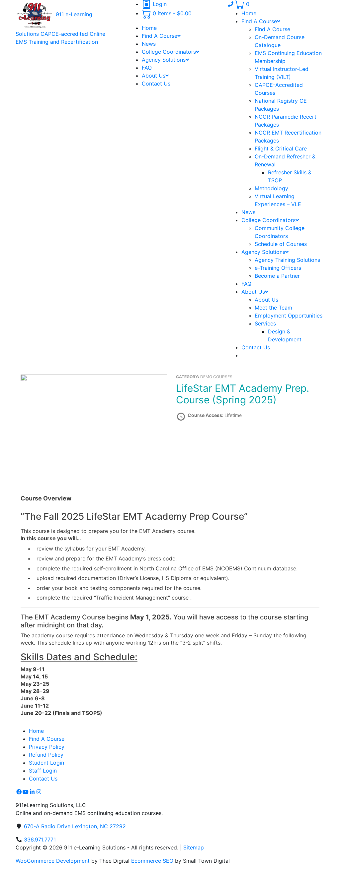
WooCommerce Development (53, 860)
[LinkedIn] (32, 791)
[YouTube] (25, 791)
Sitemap (193, 847)
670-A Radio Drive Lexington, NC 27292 (75, 826)
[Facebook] (19, 791)
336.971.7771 (40, 839)
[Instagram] (39, 791)
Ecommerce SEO (152, 860)
